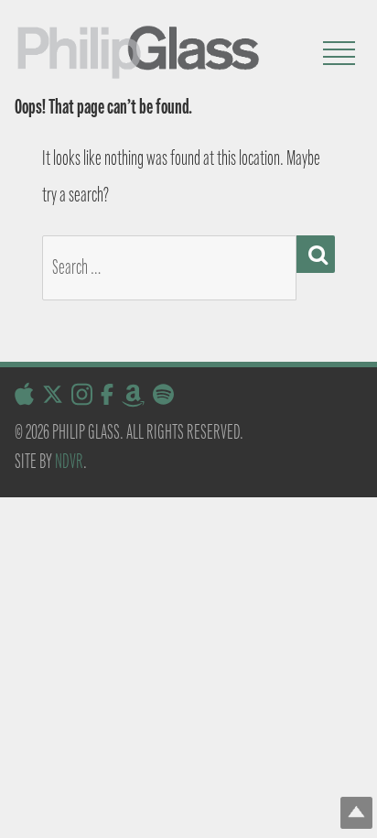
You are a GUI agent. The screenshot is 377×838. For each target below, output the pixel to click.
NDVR (69, 461)
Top (356, 813)
